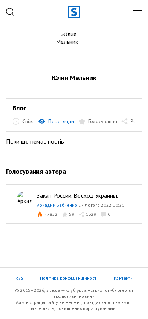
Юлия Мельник (74, 77)
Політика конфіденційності (69, 278)
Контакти (123, 278)
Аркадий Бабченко (57, 205)
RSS (20, 278)
